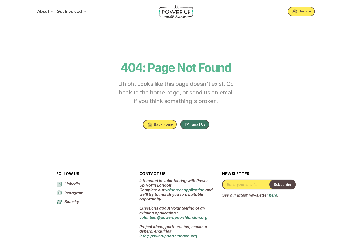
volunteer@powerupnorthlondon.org (173, 217)
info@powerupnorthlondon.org (168, 236)
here (273, 195)
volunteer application (184, 190)
